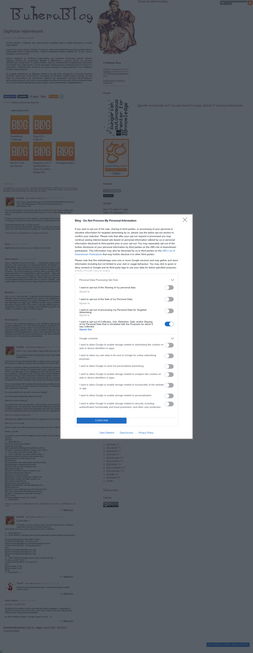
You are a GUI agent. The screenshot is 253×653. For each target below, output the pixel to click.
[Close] (186, 221)
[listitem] (126, 280)
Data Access (126, 432)
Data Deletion (107, 432)
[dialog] (126, 326)
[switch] (169, 287)
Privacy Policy (146, 432)
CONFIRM (101, 420)
